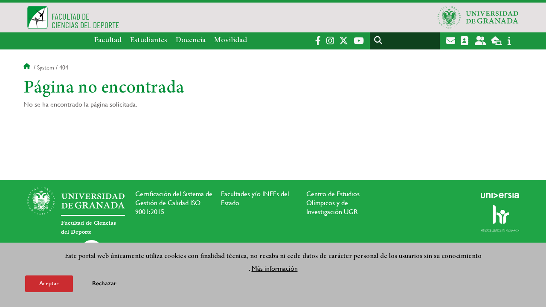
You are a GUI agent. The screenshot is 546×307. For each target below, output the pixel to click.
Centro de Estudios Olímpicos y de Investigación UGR (333, 203)
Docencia (191, 40)
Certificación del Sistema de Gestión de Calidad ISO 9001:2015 (173, 203)
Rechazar (104, 283)
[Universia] (500, 195)
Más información (275, 268)
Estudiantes (148, 40)
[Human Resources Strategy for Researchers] (500, 218)
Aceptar (49, 283)
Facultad (108, 40)
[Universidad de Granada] (478, 17)
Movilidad (230, 40)
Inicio (27, 67)
